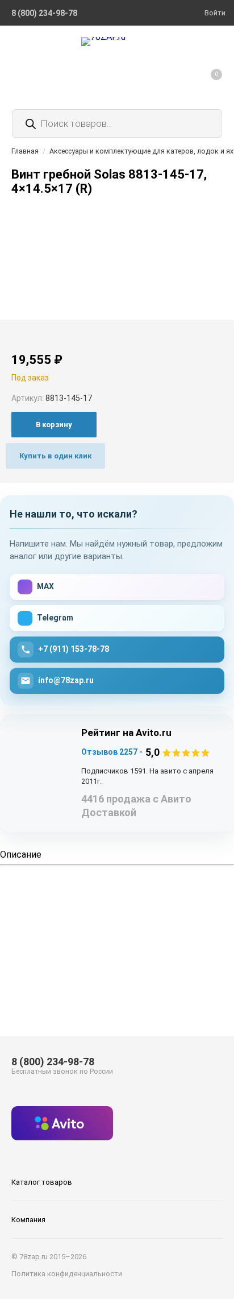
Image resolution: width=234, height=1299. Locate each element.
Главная (25, 151)
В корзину (54, 424)
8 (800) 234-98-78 (52, 1062)
